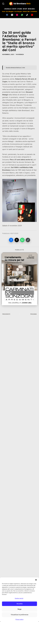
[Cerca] (3, 4)
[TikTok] (27, 15)
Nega (19, 609)
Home (3, 11)
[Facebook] (7, 15)
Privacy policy (20, 619)
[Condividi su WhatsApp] (22, 240)
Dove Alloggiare (10, 11)
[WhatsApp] (22, 15)
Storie (19, 9)
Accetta (19, 604)
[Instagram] (17, 15)
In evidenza (20, 54)
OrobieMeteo (33, 11)
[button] (36, 580)
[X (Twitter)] (12, 15)
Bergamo (31, 9)
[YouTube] (32, 15)
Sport (25, 9)
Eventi (14, 9)
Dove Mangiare (18, 11)
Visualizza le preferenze (19, 615)
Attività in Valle (26, 11)
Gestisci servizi (19, 598)
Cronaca (7, 9)
